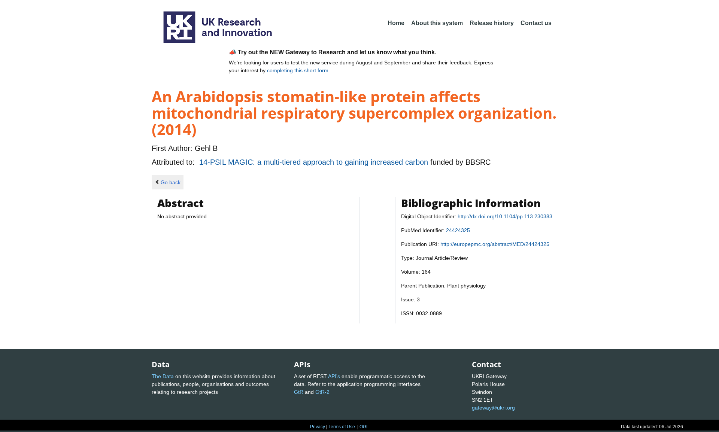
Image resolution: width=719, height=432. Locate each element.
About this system (437, 23)
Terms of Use (341, 426)
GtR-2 (322, 392)
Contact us (536, 23)
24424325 (458, 230)
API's (334, 376)
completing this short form (297, 70)
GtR (298, 392)
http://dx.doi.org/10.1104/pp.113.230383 (505, 216)
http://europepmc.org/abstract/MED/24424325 (494, 244)
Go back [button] (170, 182)
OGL (364, 426)
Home (396, 23)
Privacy (317, 426)
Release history (492, 23)
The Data (163, 376)
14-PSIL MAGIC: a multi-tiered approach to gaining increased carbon (314, 162)
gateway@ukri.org (493, 408)
